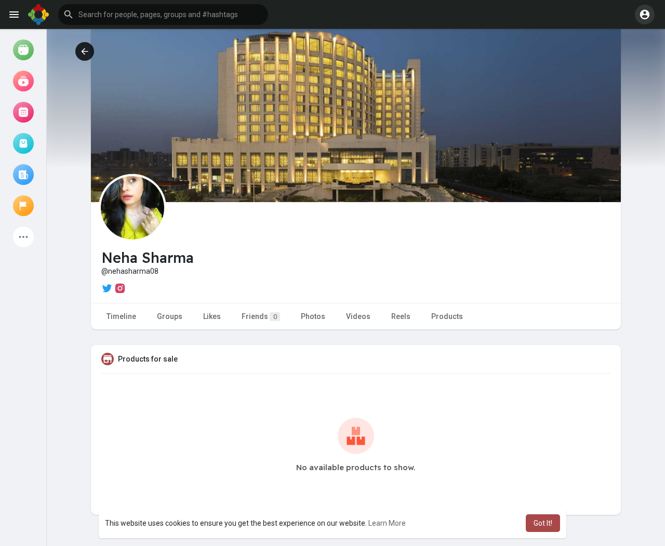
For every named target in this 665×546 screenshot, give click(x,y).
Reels (400, 316)
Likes (212, 316)
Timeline (121, 316)
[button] (163, 14)
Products (447, 316)
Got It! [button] (543, 523)
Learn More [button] (387, 523)
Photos (313, 316)
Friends (259, 316)
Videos (358, 316)
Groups (169, 316)
